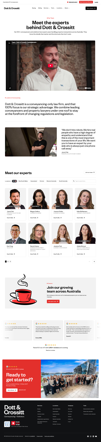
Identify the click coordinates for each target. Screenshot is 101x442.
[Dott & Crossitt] (12, 8)
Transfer (39, 416)
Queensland (55, 411)
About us (70, 409)
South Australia (56, 414)
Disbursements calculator (89, 409)
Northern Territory (57, 424)
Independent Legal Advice (43, 419)
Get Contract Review (86, 2)
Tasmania (55, 421)
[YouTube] (96, 436)
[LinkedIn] (93, 436)
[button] (46, 8)
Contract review (40, 414)
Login (96, 2)
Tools (52, 8)
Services (46, 8)
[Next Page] (94, 261)
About (66, 8)
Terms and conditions (49, 436)
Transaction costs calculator (89, 414)
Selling (38, 411)
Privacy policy (40, 436)
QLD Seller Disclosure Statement (42, 422)
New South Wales (56, 409)
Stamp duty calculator (88, 411)
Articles (69, 416)
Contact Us (70, 419)
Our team (70, 411)
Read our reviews (50, 350)
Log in (69, 421)
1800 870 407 (22, 390)
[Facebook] (88, 436)
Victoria (54, 416)
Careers (70, 414)
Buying (38, 409)
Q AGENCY (32, 436)
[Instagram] (91, 436)
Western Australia (56, 419)
